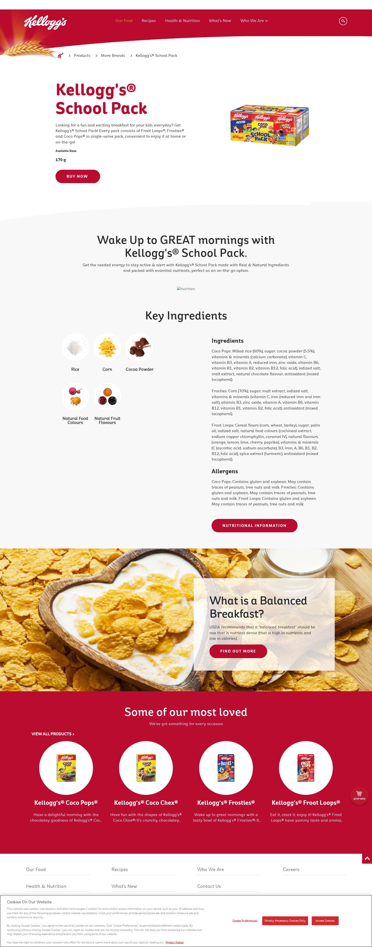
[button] (367, 859)
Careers (291, 869)
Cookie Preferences (244, 920)
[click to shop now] (359, 796)
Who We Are (252, 20)
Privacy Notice (175, 942)
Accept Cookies (325, 920)
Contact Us (209, 886)
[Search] (343, 21)
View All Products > (53, 734)
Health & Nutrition (182, 20)
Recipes (149, 20)
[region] (186, 921)
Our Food (124, 20)
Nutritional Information (254, 525)
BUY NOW (78, 176)
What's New (220, 20)
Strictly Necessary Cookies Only (285, 920)
